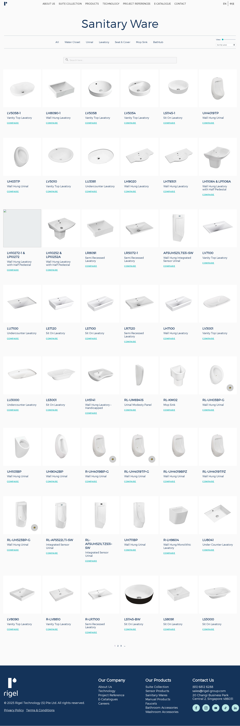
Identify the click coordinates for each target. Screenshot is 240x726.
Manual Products (157, 699)
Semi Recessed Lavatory (95, 259)
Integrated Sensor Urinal (57, 546)
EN (224, 3)
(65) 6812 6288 (202, 686)
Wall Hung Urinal (213, 117)
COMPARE (13, 123)
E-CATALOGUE (162, 3)
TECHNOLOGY (111, 3)
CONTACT (180, 3)
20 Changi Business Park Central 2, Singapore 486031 (212, 696)
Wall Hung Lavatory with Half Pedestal (214, 188)
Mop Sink (169, 404)
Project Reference (111, 695)
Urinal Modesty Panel (138, 404)
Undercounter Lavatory (100, 186)
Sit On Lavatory (172, 117)
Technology (106, 690)
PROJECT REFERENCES (136, 3)
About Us (105, 686)
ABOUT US (49, 3)
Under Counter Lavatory (217, 544)
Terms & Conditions (40, 710)
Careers (103, 703)
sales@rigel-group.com (209, 690)
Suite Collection (157, 686)
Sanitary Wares (156, 695)
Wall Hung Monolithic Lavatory (177, 546)
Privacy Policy (14, 710)
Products (92, 3)
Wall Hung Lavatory (58, 117)
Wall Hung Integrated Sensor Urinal (177, 259)
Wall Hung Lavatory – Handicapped (98, 406)
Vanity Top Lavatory (19, 117)
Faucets (151, 703)
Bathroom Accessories (161, 707)
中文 (232, 3)
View (218, 39)
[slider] (229, 39)
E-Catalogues (108, 699)
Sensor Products (157, 690)
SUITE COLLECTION (70, 3)
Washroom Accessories (161, 711)
